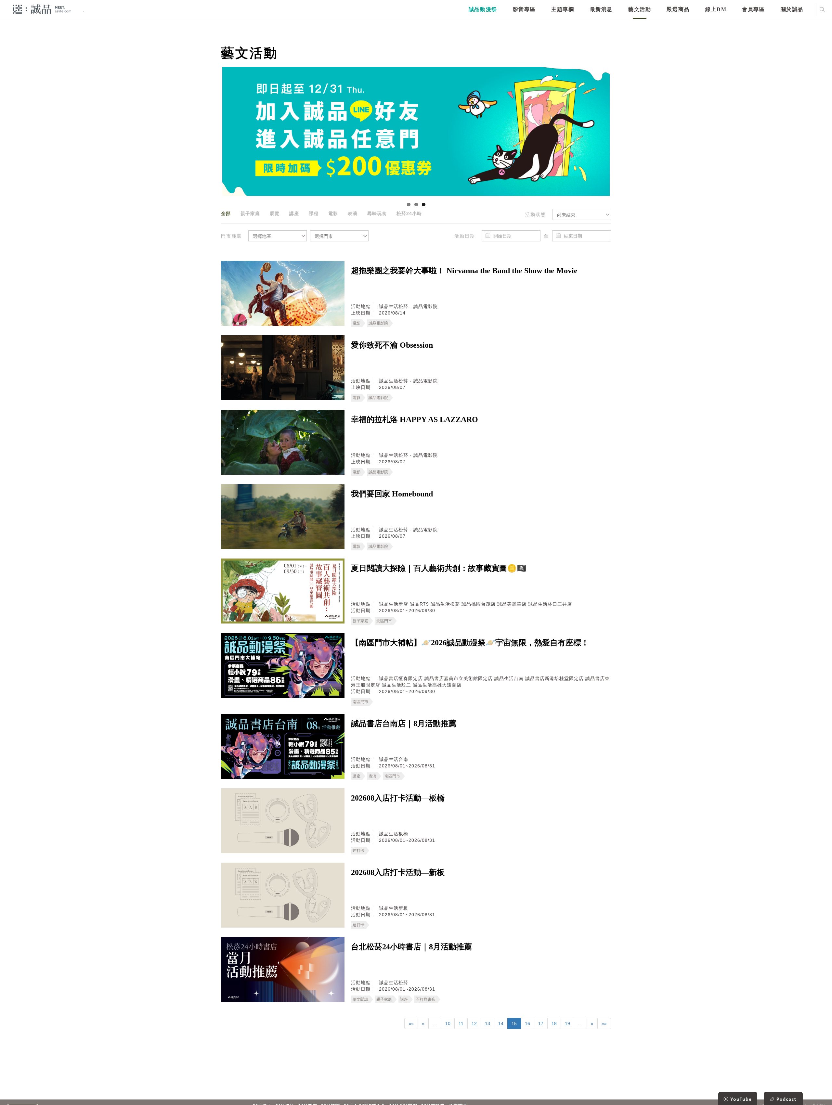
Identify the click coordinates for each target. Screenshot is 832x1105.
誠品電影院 (378, 323)
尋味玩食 (377, 213)
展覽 (275, 213)
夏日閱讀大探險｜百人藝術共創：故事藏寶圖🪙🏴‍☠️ (438, 568)
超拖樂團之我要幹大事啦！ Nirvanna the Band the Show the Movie (464, 270)
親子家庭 (250, 213)
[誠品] (42, 8)
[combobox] (581, 214)
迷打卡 (358, 850)
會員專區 (753, 9)
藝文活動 (639, 9)
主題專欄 (562, 9)
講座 (294, 213)
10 (447, 1023)
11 (461, 1023)
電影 (333, 213)
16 (527, 1023)
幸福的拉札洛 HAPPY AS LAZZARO (414, 419)
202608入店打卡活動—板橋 (398, 798)
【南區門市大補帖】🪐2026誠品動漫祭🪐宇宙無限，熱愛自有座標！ (470, 642)
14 (500, 1023)
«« (411, 1023)
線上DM (715, 9)
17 (540, 1023)
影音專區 (524, 9)
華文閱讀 (360, 999)
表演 (353, 213)
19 (567, 1023)
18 (554, 1023)
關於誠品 (792, 9)
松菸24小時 (409, 213)
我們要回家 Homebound (392, 494)
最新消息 (601, 9)
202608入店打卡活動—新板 (398, 872)
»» (604, 1023)
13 (487, 1023)
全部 (226, 213)
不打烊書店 (426, 999)
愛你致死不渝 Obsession (392, 345)
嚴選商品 (678, 9)
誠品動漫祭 (483, 9)
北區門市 (384, 621)
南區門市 (360, 702)
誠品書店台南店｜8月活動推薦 (403, 723)
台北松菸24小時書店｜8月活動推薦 (411, 947)
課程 (313, 213)
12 (474, 1023)
